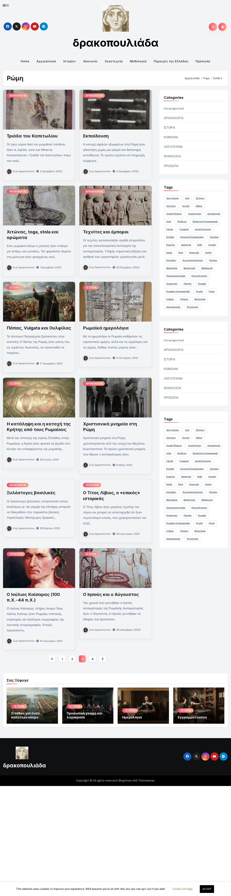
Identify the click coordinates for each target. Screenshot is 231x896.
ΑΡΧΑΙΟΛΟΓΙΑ (17, 95)
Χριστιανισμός (173, 307)
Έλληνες (200, 198)
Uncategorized (174, 108)
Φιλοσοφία (199, 299)
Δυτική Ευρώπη (203, 229)
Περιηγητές (171, 283)
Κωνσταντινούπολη (193, 260)
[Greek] (7, 5)
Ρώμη (212, 291)
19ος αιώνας (172, 198)
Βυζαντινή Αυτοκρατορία (205, 221)
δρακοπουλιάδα (115, 42)
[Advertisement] (109, 840)
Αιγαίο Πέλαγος (174, 213)
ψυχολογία (192, 307)
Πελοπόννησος (199, 276)
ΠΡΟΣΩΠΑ (92, 484)
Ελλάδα (170, 237)
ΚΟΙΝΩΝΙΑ (171, 137)
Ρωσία (199, 291)
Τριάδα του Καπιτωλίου (32, 136)
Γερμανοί (184, 229)
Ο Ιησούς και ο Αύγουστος (111, 594)
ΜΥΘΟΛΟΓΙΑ (172, 156)
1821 (187, 198)
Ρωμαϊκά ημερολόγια (106, 328)
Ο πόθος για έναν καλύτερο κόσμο (25, 715)
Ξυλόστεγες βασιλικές (31, 492)
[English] (4, 5)
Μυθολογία (138, 61)
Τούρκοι (184, 299)
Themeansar (146, 780)
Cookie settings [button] (183, 889)
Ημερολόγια (132, 717)
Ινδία (199, 245)
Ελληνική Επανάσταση (192, 237)
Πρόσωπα (203, 61)
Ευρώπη (170, 245)
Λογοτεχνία (114, 61)
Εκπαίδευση (96, 136)
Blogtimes (125, 780)
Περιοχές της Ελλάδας (171, 61)
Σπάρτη (170, 299)
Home (25, 61)
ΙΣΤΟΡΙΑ (14, 287)
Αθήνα (199, 206)
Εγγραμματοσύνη (192, 717)
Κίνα (180, 252)
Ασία (168, 221)
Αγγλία (185, 206)
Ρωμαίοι (202, 283)
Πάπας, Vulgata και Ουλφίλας (39, 328)
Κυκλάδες (171, 260)
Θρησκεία (186, 245)
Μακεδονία (171, 268)
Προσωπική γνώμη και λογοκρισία (84, 715)
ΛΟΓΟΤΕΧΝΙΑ (173, 147)
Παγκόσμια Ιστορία (175, 276)
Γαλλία (169, 229)
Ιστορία (69, 61)
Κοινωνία (90, 61)
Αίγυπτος (171, 206)
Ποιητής (188, 283)
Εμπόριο (214, 237)
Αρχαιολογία (46, 61)
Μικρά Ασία (189, 268)
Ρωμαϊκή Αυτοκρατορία (178, 291)
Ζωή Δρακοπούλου (24, 171)
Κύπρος (213, 260)
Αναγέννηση (194, 213)
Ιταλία (169, 252)
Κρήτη (208, 252)
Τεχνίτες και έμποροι (105, 231)
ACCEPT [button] (206, 889)
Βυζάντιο (181, 221)
